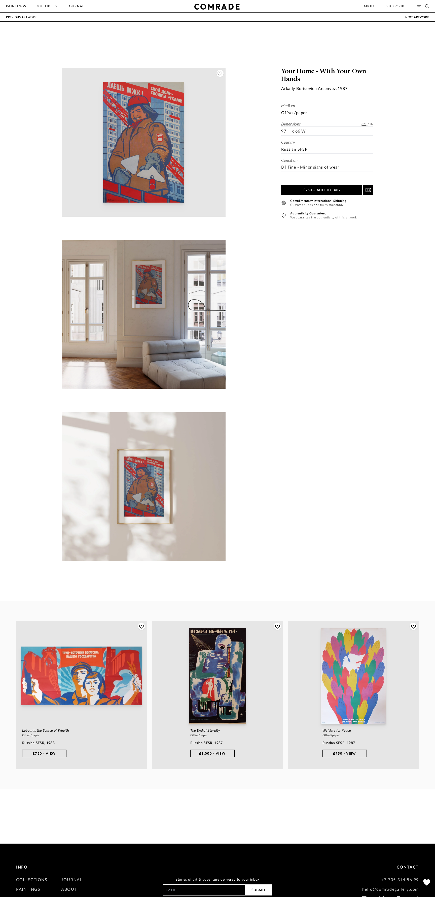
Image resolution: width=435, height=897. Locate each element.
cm (363, 124)
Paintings (16, 6)
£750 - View (44, 753)
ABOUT (69, 889)
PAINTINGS (28, 889)
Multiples (47, 6)
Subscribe (396, 6)
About (370, 6)
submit (258, 889)
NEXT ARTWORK (417, 17)
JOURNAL (71, 879)
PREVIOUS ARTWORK (21, 17)
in (371, 124)
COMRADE (217, 7)
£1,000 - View (212, 753)
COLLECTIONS (32, 879)
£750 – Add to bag (321, 189)
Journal (75, 6)
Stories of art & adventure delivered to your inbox (217, 879)
